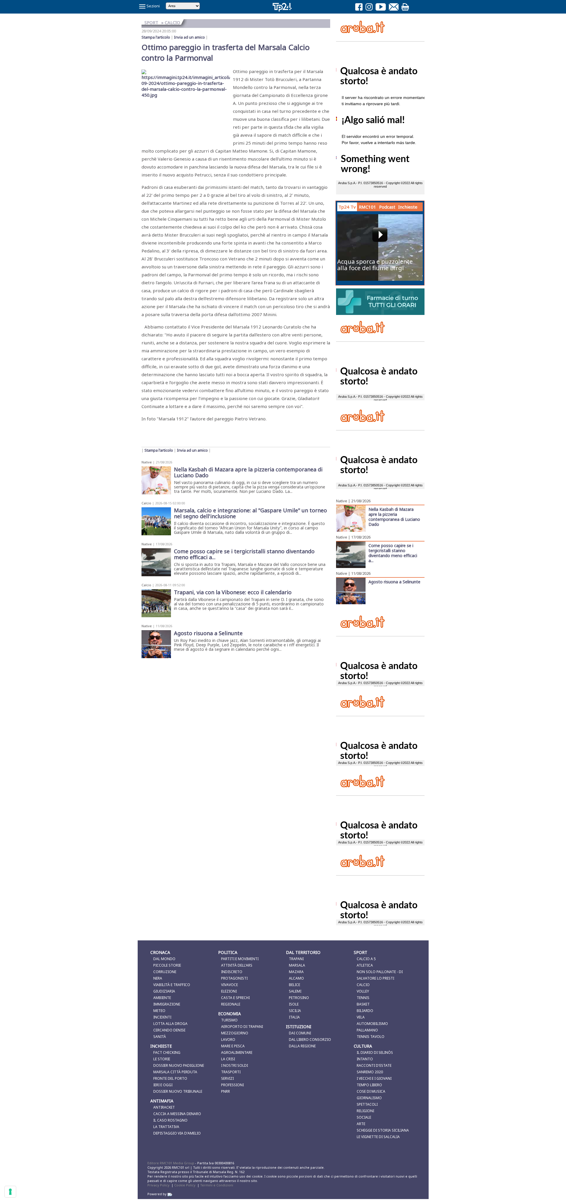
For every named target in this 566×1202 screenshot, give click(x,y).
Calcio (146, 503)
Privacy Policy (158, 1185)
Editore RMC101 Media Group (171, 1163)
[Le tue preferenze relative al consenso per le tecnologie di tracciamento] (10, 1191)
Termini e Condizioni (216, 1185)
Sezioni (153, 6)
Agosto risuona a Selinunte (394, 581)
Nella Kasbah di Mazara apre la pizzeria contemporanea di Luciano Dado (394, 516)
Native (147, 462)
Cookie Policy (184, 1185)
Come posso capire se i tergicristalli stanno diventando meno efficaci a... (392, 553)
